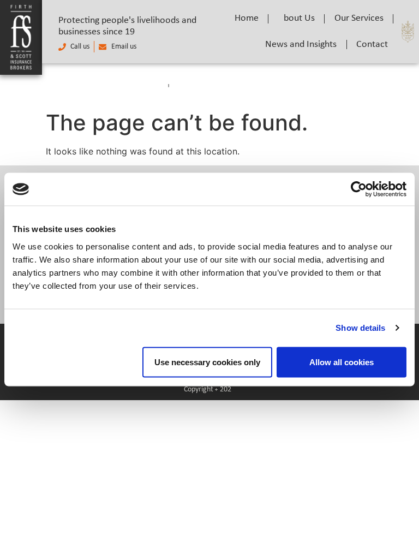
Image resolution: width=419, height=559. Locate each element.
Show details (360, 327)
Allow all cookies (341, 361)
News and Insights (301, 44)
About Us (296, 18)
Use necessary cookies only (207, 361)
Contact (372, 44)
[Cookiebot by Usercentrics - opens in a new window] (358, 189)
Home (247, 18)
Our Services (359, 18)
